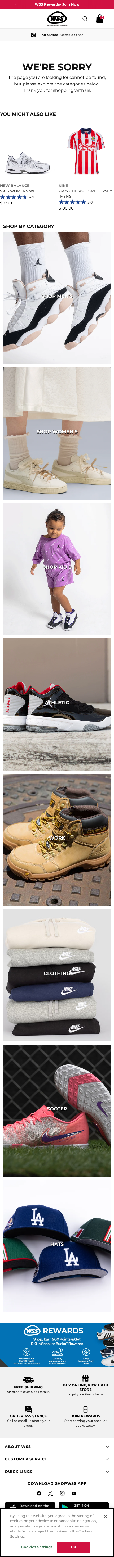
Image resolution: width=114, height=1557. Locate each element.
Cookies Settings (36, 1547)
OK (73, 1547)
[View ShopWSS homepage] (57, 18)
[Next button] (98, 4)
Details (43, 1392)
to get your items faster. (86, 1394)
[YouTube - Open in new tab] (74, 1494)
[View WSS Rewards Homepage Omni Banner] (57, 1345)
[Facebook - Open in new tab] (39, 1494)
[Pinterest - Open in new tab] (51, 1494)
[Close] (105, 1516)
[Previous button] (16, 4)
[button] (57, 34)
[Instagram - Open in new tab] (63, 1494)
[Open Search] (85, 18)
